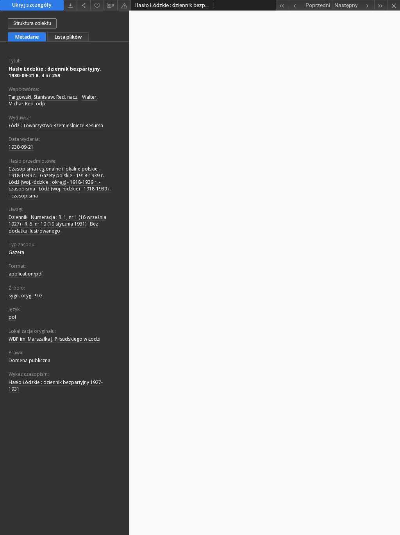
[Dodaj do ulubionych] (97, 5)
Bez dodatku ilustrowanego (53, 227)
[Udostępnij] (83, 5)
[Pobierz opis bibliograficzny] (110, 5)
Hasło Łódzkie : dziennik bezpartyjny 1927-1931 (56, 385)
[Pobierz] (70, 5)
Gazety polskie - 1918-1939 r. (72, 175)
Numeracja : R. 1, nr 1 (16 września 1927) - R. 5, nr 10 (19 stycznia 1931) (57, 220)
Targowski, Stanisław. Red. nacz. (44, 97)
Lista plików (68, 37)
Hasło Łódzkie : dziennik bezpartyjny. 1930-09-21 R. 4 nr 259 (55, 72)
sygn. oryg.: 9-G (26, 295)
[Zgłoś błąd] (124, 5)
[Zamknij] (393, 5)
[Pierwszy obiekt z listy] (282, 5)
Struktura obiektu (32, 23)
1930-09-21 (21, 147)
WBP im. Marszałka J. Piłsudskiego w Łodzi (54, 339)
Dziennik (18, 217)
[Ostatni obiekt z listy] (380, 5)
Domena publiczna (29, 360)
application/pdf (26, 273)
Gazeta (16, 252)
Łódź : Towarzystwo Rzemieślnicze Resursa (56, 125)
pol (12, 317)
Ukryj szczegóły (32, 5)
